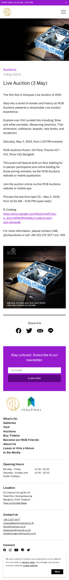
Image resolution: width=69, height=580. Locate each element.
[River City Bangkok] (7, 12)
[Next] (66, 39)
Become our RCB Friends (21, 468)
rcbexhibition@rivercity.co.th (18, 552)
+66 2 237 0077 (11, 548)
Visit (6, 455)
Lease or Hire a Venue (18, 477)
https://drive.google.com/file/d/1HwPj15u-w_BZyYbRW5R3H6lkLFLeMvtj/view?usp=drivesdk (29, 218)
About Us (9, 472)
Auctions (9, 69)
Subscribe (34, 407)
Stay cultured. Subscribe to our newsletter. (34, 357)
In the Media (11, 481)
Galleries (9, 451)
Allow (57, 572)
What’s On (10, 447)
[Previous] (2, 39)
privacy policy (28, 562)
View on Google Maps (15, 532)
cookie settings (30, 565)
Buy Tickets (11, 464)
